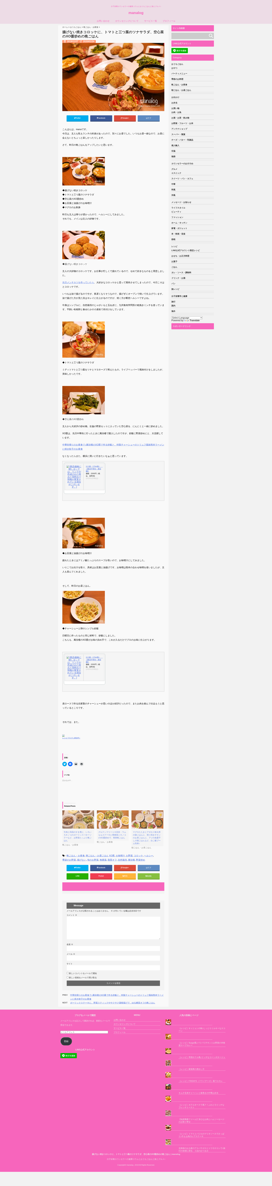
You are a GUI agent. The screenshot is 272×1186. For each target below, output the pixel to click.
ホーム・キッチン (179, 223)
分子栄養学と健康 (179, 296)
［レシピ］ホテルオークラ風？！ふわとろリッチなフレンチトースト (201, 1106)
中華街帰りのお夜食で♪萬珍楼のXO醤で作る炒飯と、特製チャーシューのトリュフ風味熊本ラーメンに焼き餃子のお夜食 (113, 447)
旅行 (173, 302)
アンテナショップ (179, 129)
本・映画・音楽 (178, 234)
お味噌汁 (120, 855)
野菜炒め (140, 860)
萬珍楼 (131, 860)
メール (71, 954)
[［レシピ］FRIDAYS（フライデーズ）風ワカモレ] (188, 1075)
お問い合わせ (103, 21)
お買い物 (175, 108)
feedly (149, 876)
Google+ (125, 118)
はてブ (148, 118)
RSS (125, 876)
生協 (173, 151)
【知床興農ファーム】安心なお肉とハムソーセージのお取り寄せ (201, 1120)
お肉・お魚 (176, 112)
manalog (136, 13)
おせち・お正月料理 (180, 256)
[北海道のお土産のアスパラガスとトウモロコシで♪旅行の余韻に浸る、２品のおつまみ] (188, 1142)
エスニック (176, 173)
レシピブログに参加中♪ (71, 738)
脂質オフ (112, 860)
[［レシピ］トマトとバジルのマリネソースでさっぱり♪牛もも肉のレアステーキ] (188, 1128)
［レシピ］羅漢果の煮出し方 (191, 1069)
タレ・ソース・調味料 (181, 272)
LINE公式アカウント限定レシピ (185, 250)
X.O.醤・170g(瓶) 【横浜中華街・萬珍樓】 (94, 468)
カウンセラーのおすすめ (182, 163)
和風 (173, 189)
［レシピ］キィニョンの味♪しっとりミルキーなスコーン (202, 1029)
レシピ (174, 246)
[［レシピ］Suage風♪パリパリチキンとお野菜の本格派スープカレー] (188, 1037)
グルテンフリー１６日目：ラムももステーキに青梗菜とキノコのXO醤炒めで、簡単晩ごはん (112, 835)
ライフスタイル (178, 208)
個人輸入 (175, 145)
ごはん (174, 267)
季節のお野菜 (69, 860)
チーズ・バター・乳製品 (182, 140)
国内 (173, 306)
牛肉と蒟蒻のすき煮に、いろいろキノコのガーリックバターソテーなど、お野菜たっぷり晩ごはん (78, 836)
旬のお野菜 (93, 860)
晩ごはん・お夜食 (76, 855)
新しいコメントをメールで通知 (83, 973)
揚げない (81, 860)
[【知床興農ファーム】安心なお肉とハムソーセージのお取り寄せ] (188, 1113)
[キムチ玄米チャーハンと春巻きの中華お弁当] (188, 1087)
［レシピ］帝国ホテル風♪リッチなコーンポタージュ (202, 1057)
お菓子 (174, 261)
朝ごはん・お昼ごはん (97, 855)
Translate (195, 320)
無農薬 (103, 860)
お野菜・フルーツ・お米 (182, 123)
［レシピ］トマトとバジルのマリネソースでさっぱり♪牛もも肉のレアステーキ (201, 1135)
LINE (77, 876)
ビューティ (176, 212)
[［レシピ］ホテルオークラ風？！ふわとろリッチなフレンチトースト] (188, 1099)
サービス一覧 (150, 21)
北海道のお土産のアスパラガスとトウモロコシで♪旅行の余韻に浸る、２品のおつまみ (202, 1149)
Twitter (78, 118)
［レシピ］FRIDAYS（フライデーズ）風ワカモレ (201, 1081)
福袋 (173, 156)
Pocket (101, 876)
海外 (173, 311)
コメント (72, 915)
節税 (173, 239)
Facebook (102, 118)
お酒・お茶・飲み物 (180, 118)
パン (173, 283)
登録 (66, 1041)
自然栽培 (122, 860)
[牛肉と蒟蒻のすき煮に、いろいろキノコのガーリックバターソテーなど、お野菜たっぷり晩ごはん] (78, 819)
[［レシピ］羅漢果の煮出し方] (188, 1063)
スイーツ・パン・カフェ (182, 178)
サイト (70, 964)
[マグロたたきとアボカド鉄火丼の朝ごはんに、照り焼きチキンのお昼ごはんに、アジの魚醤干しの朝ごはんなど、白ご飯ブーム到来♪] (147, 819)
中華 (173, 184)
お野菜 (129, 855)
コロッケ (138, 855)
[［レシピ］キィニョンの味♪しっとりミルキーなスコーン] (188, 1022)
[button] (113, 77)
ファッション (177, 217)
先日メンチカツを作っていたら (78, 282)
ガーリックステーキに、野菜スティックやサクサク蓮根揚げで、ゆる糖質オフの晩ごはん (112, 1003)
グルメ (174, 169)
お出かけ (175, 97)
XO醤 (112, 855)
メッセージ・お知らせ (181, 202)
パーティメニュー (179, 73)
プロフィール (169, 21)
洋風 (173, 195)
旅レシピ (175, 289)
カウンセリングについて (127, 21)
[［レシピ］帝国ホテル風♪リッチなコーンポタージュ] (188, 1051)
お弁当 (174, 103)
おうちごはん (177, 64)
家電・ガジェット (179, 228)
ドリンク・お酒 (178, 278)
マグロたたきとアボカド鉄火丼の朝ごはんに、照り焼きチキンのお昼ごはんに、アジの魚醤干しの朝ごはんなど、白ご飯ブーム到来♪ (147, 838)
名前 (70, 944)
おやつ (174, 68)
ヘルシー (148, 855)
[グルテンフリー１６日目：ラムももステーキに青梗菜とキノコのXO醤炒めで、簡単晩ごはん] (113, 819)
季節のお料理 (177, 79)
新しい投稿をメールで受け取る (83, 977)
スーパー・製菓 (178, 134)
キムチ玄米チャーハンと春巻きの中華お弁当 (198, 1093)
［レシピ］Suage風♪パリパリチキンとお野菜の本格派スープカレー (202, 1044)
